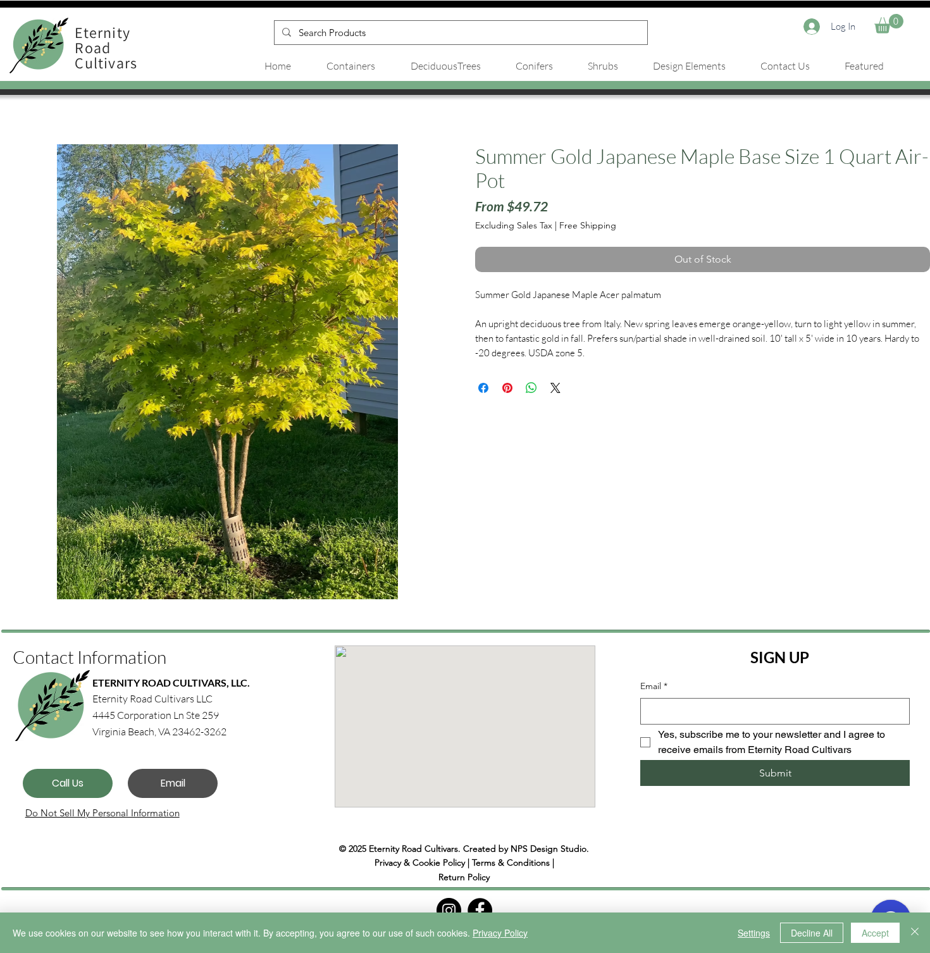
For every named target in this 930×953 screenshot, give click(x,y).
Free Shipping (587, 225)
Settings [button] (754, 932)
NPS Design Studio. (550, 848)
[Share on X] (555, 388)
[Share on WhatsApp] (531, 388)
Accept (875, 932)
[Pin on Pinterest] (507, 388)
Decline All (812, 932)
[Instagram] (449, 910)
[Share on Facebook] (483, 388)
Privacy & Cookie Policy (420, 862)
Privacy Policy (500, 932)
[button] (888, 24)
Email (653, 686)
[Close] (914, 933)
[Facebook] (480, 910)
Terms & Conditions (511, 862)
